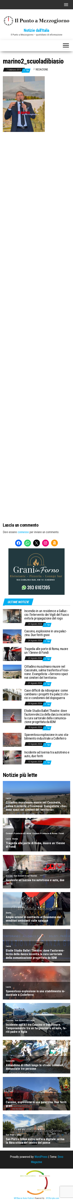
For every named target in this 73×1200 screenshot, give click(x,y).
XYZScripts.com (52, 1198)
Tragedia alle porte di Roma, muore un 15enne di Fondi (46, 650)
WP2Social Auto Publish (24, 1198)
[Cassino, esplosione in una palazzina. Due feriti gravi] (12, 636)
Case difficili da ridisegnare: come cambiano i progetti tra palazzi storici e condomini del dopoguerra (46, 694)
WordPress (41, 1157)
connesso (23, 532)
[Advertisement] (36, 170)
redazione (42, 69)
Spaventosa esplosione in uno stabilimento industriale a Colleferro (46, 736)
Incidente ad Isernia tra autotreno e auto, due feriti (46, 754)
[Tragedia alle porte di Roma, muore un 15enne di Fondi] (12, 654)
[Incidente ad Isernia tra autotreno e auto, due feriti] (12, 757)
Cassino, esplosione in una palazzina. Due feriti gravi (45, 633)
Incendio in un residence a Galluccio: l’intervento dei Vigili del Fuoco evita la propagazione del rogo (46, 614)
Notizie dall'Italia (36, 30)
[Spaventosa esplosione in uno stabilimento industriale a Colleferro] (12, 739)
